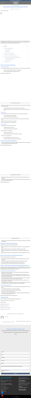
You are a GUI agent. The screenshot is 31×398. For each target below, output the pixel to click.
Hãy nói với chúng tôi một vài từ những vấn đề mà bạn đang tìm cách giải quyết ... (11, 366)
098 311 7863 (8, 309)
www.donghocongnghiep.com (22, 390)
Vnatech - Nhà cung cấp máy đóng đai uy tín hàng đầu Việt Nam (13, 57)
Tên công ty (3, 360)
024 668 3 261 (3, 309)
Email (2, 354)
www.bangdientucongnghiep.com (23, 387)
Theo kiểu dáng (7, 50)
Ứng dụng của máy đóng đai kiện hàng (10, 54)
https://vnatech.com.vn (6, 304)
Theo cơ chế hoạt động (8, 49)
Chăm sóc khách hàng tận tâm (9, 59)
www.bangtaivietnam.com (25, 384)
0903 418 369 (5, 307)
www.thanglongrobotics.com (22, 381)
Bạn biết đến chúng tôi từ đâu (5, 370)
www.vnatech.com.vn (26, 378)
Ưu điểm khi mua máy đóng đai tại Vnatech (10, 58)
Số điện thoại (3, 357)
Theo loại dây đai (7, 51)
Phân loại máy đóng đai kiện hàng (9, 48)
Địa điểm (2, 363)
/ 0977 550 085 (9, 307)
